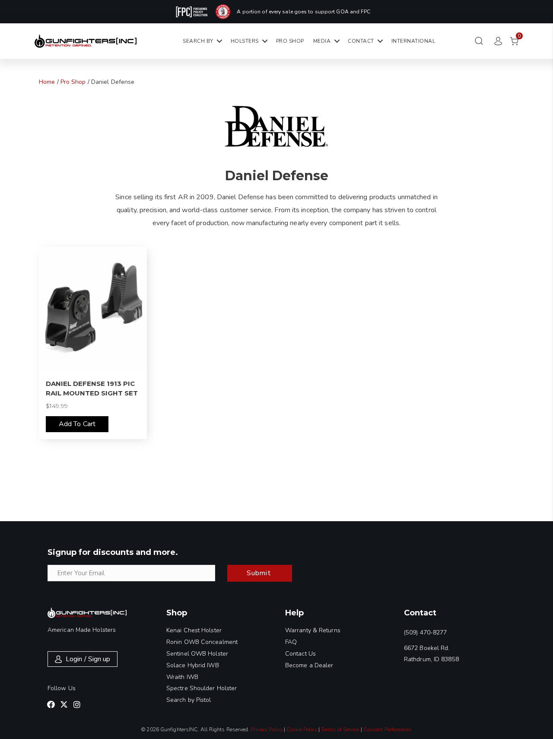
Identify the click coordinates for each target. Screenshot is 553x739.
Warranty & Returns (312, 630)
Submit (259, 573)
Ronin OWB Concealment (202, 642)
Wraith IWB (182, 677)
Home (47, 82)
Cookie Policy (301, 729)
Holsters (245, 41)
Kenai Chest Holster (194, 630)
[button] (51, 704)
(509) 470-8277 (425, 632)
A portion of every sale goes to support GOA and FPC (303, 11)
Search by (198, 41)
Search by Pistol (188, 700)
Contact (361, 41)
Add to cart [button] (77, 424)
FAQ (291, 642)
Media (322, 41)
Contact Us (300, 654)
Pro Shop (290, 41)
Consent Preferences (387, 729)
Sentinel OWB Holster (197, 654)
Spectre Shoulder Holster (201, 688)
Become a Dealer (309, 665)
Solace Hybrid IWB (192, 665)
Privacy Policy (267, 729)
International (413, 41)
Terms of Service (340, 729)
